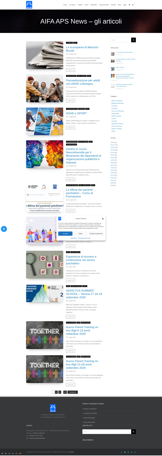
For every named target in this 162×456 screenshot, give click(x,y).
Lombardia (69, 42)
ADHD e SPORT (76, 113)
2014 (112, 173)
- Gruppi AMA (115, 113)
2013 (112, 175)
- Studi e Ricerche (116, 126)
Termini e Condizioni (90, 409)
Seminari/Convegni (71, 144)
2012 (112, 178)
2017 (112, 165)
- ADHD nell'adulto (116, 101)
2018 (112, 163)
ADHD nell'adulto (71, 76)
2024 (112, 147)
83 (65, 392)
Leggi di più (71, 70)
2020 (112, 157)
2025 (112, 145)
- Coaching (114, 106)
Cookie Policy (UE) (89, 418)
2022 (112, 152)
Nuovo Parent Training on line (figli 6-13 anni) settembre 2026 (82, 330)
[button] (103, 219)
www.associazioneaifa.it (37, 438)
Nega (80, 233)
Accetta (65, 233)
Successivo (73, 392)
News (75, 42)
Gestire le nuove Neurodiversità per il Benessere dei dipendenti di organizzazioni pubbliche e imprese (83, 155)
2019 (112, 160)
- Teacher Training (116, 129)
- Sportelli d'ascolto (117, 123)
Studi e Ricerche (75, 252)
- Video (113, 131)
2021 (112, 155)
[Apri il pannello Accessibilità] (4, 229)
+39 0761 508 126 (39, 433)
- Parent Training (116, 116)
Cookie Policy (73, 238)
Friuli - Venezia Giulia (84, 185)
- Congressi (114, 108)
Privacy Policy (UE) (89, 422)
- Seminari (114, 121)
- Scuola (113, 118)
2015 (112, 170)
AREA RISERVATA (87, 440)
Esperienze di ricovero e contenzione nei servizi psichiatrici (81, 260)
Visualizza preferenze (96, 233)
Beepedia (71, 452)
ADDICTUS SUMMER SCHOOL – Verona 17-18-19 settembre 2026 (84, 294)
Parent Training (86, 322)
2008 (112, 185)
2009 (112, 183)
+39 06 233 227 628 (35, 436)
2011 (112, 180)
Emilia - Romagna (81, 76)
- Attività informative (117, 103)
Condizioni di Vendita (90, 413)
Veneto (85, 286)
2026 (112, 142)
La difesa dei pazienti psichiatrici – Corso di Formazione (79, 193)
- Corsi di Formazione (117, 111)
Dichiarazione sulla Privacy (84, 238)
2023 (112, 150)
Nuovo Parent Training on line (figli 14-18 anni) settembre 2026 (82, 364)
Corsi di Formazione (72, 185)
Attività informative (72, 109)
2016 (112, 168)
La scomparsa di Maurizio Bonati (124, 52)
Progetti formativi (76, 286)
